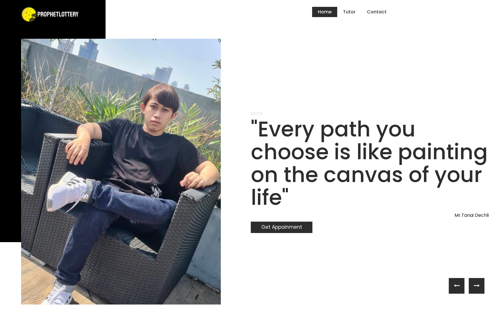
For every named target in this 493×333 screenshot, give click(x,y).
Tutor (349, 12)
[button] (456, 286)
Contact (377, 12)
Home (325, 12)
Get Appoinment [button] (281, 227)
